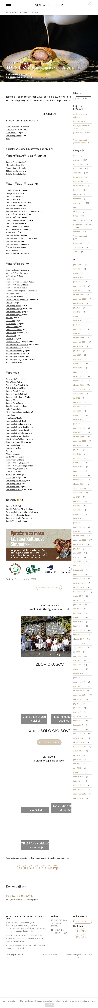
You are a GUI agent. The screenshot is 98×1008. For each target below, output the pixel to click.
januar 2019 (77, 626)
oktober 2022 (78, 437)
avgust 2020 (78, 544)
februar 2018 (78, 673)
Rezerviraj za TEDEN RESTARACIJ (49, 588)
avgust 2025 (78, 303)
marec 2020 (77, 566)
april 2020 (77, 561)
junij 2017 (77, 708)
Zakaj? (75, 252)
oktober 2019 (78, 587)
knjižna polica (78, 186)
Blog (11, 12)
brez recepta (78, 164)
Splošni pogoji (11, 955)
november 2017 (79, 686)
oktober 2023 (78, 385)
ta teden (76, 231)
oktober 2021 (78, 484)
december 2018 (79, 630)
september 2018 (79, 643)
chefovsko (77, 173)
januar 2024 (77, 372)
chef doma (77, 168)
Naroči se (82, 921)
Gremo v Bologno (80, 121)
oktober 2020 (78, 535)
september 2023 (79, 389)
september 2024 (79, 342)
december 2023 (79, 376)
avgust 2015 (78, 798)
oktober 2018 (78, 639)
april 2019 (77, 613)
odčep (75, 207)
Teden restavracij (80, 236)
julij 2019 (76, 600)
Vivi (7, 12)
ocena (43, 858)
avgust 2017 (78, 699)
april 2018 (77, 665)
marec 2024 (77, 363)
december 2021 (79, 475)
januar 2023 (77, 424)
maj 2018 (77, 660)
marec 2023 (77, 415)
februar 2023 (78, 419)
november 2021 (79, 480)
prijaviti (35, 899)
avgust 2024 (78, 346)
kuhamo (76, 190)
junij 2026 (77, 264)
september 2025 (79, 299)
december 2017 (79, 682)
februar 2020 (78, 570)
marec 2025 (77, 316)
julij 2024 (76, 350)
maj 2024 (77, 359)
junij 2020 (77, 553)
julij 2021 (76, 497)
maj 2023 (77, 406)
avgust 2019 (78, 596)
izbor (27, 858)
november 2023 (79, 381)
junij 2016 (77, 759)
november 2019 (79, 583)
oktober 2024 (78, 338)
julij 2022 (76, 449)
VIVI (7, 935)
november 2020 (79, 531)
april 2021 (77, 510)
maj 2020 (77, 557)
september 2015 (79, 794)
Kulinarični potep (79, 194)
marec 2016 (77, 772)
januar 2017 (77, 729)
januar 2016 (77, 781)
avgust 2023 (78, 393)
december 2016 (79, 733)
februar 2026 (78, 277)
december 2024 (79, 329)
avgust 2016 (78, 751)
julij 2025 (76, 307)
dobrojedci (20, 858)
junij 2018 (77, 656)
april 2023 (77, 411)
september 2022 (79, 441)
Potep (75, 216)
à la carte (76, 160)
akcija (13, 858)
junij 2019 (77, 604)
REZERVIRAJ (49, 113)
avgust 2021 (78, 492)
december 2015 (79, 785)
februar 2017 (78, 725)
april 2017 (77, 716)
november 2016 (79, 738)
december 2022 (79, 428)
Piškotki (20, 955)
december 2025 (79, 286)
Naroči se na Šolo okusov (49, 742)
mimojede (77, 198)
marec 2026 (77, 273)
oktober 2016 (78, 742)
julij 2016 (76, 755)
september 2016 (79, 746)
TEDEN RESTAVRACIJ (14, 945)
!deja (75, 155)
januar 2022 (77, 471)
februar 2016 (78, 776)
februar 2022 (78, 467)
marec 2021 (77, 514)
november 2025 (79, 290)
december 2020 (79, 527)
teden (53, 858)
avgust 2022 (78, 445)
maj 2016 (77, 764)
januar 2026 (77, 282)
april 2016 (77, 768)
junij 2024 (77, 355)
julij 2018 (76, 652)
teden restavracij (63, 858)
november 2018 (79, 634)
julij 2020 (76, 548)
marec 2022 (77, 462)
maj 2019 (77, 609)
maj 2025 (77, 312)
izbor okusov (35, 858)
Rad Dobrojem (79, 220)
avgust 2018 (78, 647)
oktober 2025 (78, 294)
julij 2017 (76, 703)
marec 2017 (77, 721)
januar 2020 (77, 574)
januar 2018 (77, 678)
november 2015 (79, 789)
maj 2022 (77, 454)
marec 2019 (77, 617)
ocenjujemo (78, 203)
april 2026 (77, 269)
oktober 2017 (78, 690)
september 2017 (79, 695)
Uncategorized (78, 243)
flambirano (77, 177)
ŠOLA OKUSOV (12, 922)
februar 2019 (78, 622)
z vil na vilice (78, 247)
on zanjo (76, 211)
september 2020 (79, 540)
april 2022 (77, 458)
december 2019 (79, 579)
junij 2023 (77, 402)
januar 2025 (77, 325)
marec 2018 (77, 669)
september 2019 (79, 591)
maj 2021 (77, 505)
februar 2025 (78, 320)
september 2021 (79, 488)
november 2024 (79, 333)
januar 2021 (77, 523)
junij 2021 (77, 501)
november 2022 (79, 432)
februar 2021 (78, 518)
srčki (48, 858)
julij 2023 (76, 398)
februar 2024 (78, 368)
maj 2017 (77, 712)
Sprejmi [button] (49, 1005)
